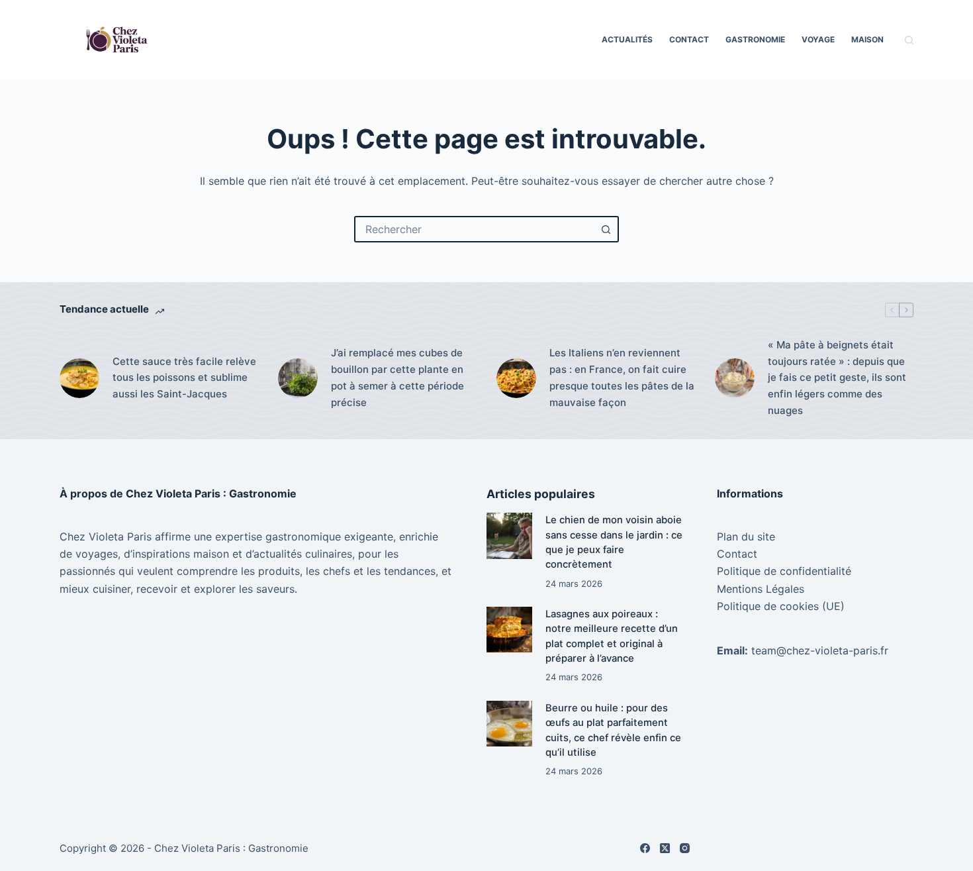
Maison (867, 39)
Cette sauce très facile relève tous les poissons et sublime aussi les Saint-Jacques (184, 378)
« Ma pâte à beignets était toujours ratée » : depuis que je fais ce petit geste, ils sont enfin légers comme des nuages (837, 377)
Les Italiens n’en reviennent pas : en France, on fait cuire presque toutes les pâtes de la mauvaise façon (621, 377)
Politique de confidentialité (784, 571)
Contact (689, 39)
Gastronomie (755, 39)
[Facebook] (645, 848)
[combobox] (474, 229)
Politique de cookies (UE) (781, 606)
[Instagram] (685, 848)
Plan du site (746, 536)
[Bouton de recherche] (606, 229)
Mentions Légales (760, 588)
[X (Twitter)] (665, 848)
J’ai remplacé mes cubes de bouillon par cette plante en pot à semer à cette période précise (397, 377)
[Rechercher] (909, 40)
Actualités (627, 39)
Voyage (818, 39)
